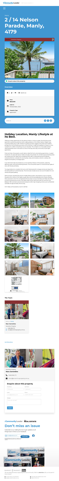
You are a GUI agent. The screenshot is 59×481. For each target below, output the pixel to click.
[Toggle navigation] (4, 8)
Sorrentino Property (11, 369)
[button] (27, 3)
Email (8, 392)
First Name (9, 386)
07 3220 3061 (9, 476)
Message (8, 397)
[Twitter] (51, 121)
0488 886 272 (12, 375)
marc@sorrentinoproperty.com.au (19, 378)
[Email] (45, 121)
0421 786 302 (16, 476)
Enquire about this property (16, 81)
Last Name (27, 386)
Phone (26, 392)
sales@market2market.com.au (12, 478)
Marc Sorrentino (12, 371)
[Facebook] (48, 121)
